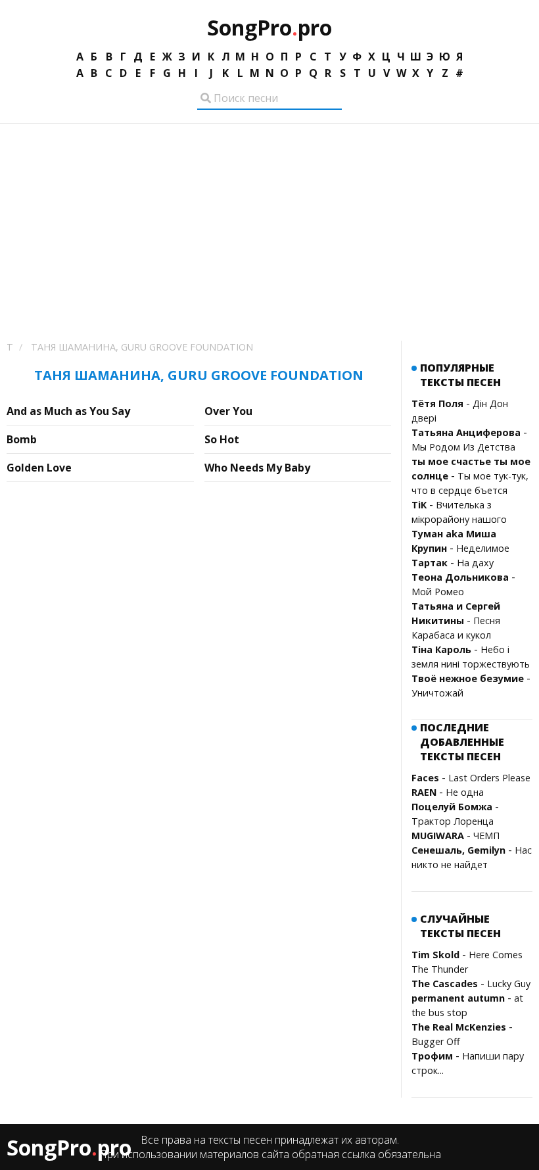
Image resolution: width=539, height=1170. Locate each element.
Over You (228, 411)
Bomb (22, 439)
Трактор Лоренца (452, 821)
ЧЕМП (486, 835)
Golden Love (39, 467)
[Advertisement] (269, 222)
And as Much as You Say (68, 411)
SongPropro (269, 27)
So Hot (221, 439)
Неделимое (482, 548)
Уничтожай (437, 693)
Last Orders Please (489, 777)
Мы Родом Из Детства (463, 447)
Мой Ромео (437, 591)
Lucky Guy (508, 983)
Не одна (465, 792)
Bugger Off (435, 1041)
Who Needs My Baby (257, 467)
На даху (475, 562)
